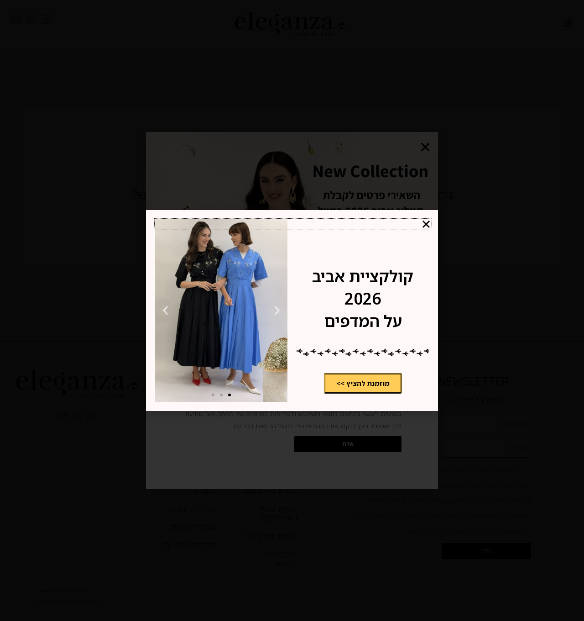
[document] (292, 310)
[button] (293, 224)
